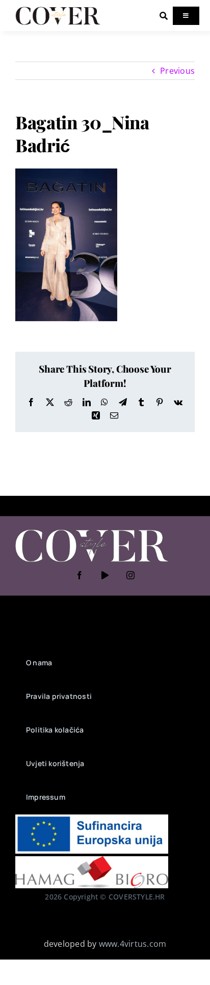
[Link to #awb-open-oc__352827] (164, 16)
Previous (177, 70)
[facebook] (79, 575)
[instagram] (130, 575)
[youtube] (105, 575)
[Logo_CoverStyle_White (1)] (91, 530)
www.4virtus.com (133, 943)
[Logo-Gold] (57, 9)
